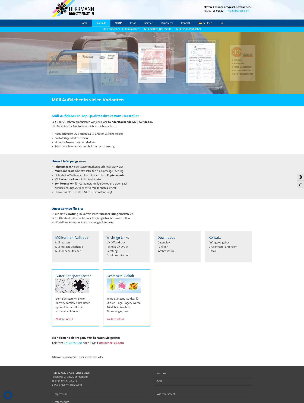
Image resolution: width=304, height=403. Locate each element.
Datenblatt (163, 242)
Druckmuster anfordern (223, 246)
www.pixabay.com (66, 356)
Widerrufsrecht (166, 394)
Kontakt (161, 373)
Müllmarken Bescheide (157, 29)
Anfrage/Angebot (219, 242)
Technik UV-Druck (117, 246)
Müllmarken (132, 29)
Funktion (162, 246)
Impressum (61, 394)
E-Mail (212, 251)
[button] (222, 23)
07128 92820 (73, 343)
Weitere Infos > (64, 319)
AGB (159, 381)
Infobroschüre (166, 251)
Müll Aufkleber (111, 29)
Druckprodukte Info (118, 255)
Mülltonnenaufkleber (188, 29)
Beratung (112, 251)
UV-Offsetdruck (115, 242)
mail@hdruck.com (238, 10)
